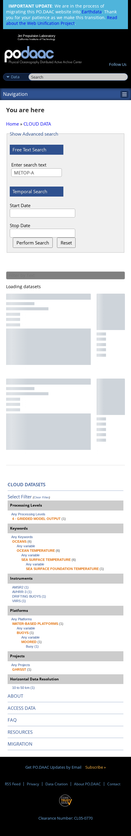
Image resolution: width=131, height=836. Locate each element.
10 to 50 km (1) (23, 687)
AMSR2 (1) (20, 587)
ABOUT (15, 696)
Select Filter (20, 497)
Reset (66, 243)
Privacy (33, 784)
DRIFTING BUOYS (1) (29, 596)
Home (12, 124)
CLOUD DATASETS (26, 484)
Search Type (15, 70)
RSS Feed (12, 784)
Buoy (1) (32, 646)
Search (35, 70)
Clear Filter (41, 497)
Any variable (26, 546)
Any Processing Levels (28, 514)
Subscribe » (95, 767)
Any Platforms (21, 619)
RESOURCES (20, 732)
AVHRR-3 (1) (22, 592)
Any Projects (20, 665)
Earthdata (92, 12)
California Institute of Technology (36, 39)
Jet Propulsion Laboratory (36, 36)
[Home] (43, 55)
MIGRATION (20, 744)
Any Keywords (22, 537)
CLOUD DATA (37, 124)
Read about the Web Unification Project (61, 20)
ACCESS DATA (22, 708)
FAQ (12, 720)
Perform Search (32, 243)
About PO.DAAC (87, 784)
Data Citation (56, 784)
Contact (113, 784)
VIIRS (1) (19, 601)
